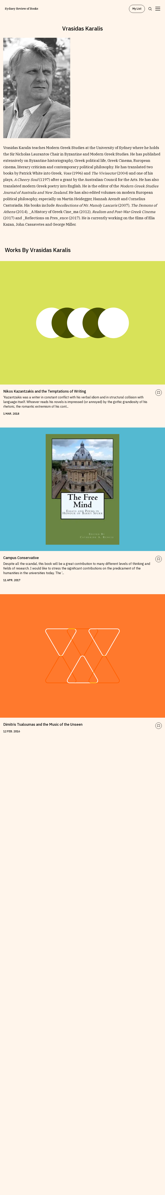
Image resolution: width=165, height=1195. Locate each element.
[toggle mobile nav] (157, 9)
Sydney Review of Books (21, 8)
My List (136, 8)
